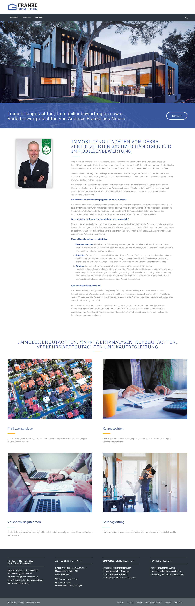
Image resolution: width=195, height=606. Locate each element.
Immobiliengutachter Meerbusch (117, 567)
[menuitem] (14, 17)
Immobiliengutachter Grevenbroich (166, 570)
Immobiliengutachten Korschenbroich (119, 577)
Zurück (2, 59)
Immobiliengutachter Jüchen (163, 567)
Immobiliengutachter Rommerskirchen (167, 574)
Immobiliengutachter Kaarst (115, 574)
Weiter (192, 59)
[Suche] (185, 17)
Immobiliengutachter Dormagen (116, 570)
